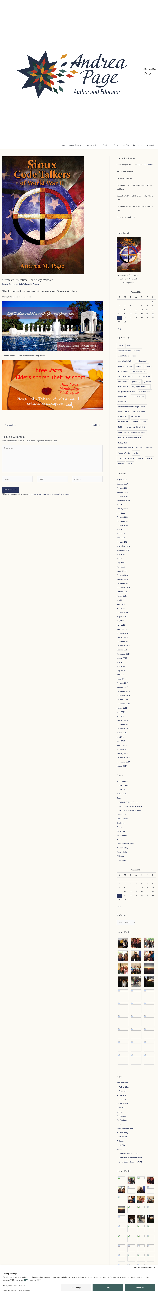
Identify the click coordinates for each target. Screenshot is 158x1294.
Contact (150, 145)
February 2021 (122, 542)
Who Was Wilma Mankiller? (130, 810)
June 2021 (121, 534)
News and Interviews (125, 844)
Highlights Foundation (140, 386)
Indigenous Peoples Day (126, 392)
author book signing (125, 361)
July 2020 (120, 554)
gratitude (147, 382)
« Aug (119, 329)
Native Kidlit (122, 417)
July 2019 (120, 600)
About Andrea (75, 145)
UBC (136, 453)
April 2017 (121, 675)
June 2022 (121, 513)
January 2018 (122, 637)
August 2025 (122, 480)
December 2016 (123, 691)
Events (116, 145)
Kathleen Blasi (144, 392)
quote (144, 421)
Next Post (97, 425)
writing (121, 463)
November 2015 (123, 729)
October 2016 (122, 700)
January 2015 (122, 754)
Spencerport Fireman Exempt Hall (130, 448)
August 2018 (122, 617)
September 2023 (123, 500)
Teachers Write (124, 453)
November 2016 (123, 695)
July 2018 (120, 621)
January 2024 (122, 492)
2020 (120, 346)
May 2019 (121, 604)
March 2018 (122, 629)
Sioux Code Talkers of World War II (131, 433)
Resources (137, 145)
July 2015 (120, 737)
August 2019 (122, 596)
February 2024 (122, 488)
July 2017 (120, 662)
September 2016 (123, 704)
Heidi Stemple (123, 386)
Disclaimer (121, 823)
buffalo (139, 366)
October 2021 (122, 525)
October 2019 (122, 592)
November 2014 (123, 758)
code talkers (123, 371)
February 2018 (122, 633)
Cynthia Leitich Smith (125, 376)
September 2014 (123, 762)
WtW (130, 463)
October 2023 (122, 496)
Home (63, 145)
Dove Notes (123, 382)
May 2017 (121, 671)
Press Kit (122, 790)
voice (140, 458)
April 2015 (121, 741)
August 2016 (122, 708)
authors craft (142, 361)
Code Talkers (23, 284)
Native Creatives (139, 412)
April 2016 (121, 716)
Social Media (122, 852)
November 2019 (123, 588)
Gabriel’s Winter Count (128, 802)
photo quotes (123, 421)
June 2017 (121, 666)
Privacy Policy (122, 848)
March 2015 (122, 745)
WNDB (149, 458)
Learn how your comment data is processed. (52, 494)
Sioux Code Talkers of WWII (129, 438)
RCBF (120, 427)
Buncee (149, 366)
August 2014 (122, 766)
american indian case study (129, 351)
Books (105, 145)
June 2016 (121, 712)
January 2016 (122, 720)
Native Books (123, 412)
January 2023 (122, 509)
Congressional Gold (138, 371)
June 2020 (121, 559)
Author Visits (92, 145)
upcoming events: (145, 164)
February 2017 (122, 683)
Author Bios (124, 785)
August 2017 (122, 658)
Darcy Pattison (144, 376)
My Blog (126, 145)
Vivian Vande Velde (126, 458)
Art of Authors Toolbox (127, 356)
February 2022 (122, 517)
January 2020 (122, 579)
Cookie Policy (122, 819)
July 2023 (120, 505)
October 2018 (122, 612)
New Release (135, 417)
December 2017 (123, 642)
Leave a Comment (9, 284)
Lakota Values (138, 397)
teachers (149, 448)
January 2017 (122, 687)
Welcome (120, 856)
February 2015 (122, 749)
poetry (135, 421)
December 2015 (123, 724)
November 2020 (123, 546)
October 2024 (122, 484)
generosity (136, 382)
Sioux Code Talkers (136, 427)
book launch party (125, 366)
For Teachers (122, 835)
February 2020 (122, 575)
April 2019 (121, 608)
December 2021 (123, 521)
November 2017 (123, 646)
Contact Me (121, 815)
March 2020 (122, 571)
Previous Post (9, 425)
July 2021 (120, 529)
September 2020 (123, 550)
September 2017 (123, 654)
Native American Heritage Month (131, 407)
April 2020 (121, 567)
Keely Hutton (123, 397)
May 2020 (121, 563)
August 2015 (122, 733)
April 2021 (121, 538)
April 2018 (121, 625)
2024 (129, 346)
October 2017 (122, 650)
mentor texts (122, 402)
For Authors (121, 831)
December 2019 (123, 583)
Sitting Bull (122, 443)
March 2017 (122, 679)
